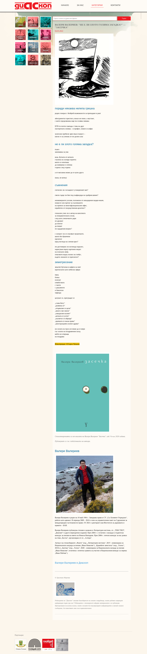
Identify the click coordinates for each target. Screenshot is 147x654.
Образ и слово (33, 60)
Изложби (20, 47)
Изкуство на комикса (20, 34)
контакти (115, 5)
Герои (33, 47)
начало (65, 5)
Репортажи (33, 34)
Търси (124, 18)
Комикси (20, 60)
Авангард (45, 47)
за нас (80, 5)
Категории (97, 5)
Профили (45, 34)
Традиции (20, 22)
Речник (45, 22)
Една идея (45, 60)
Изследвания (33, 22)
